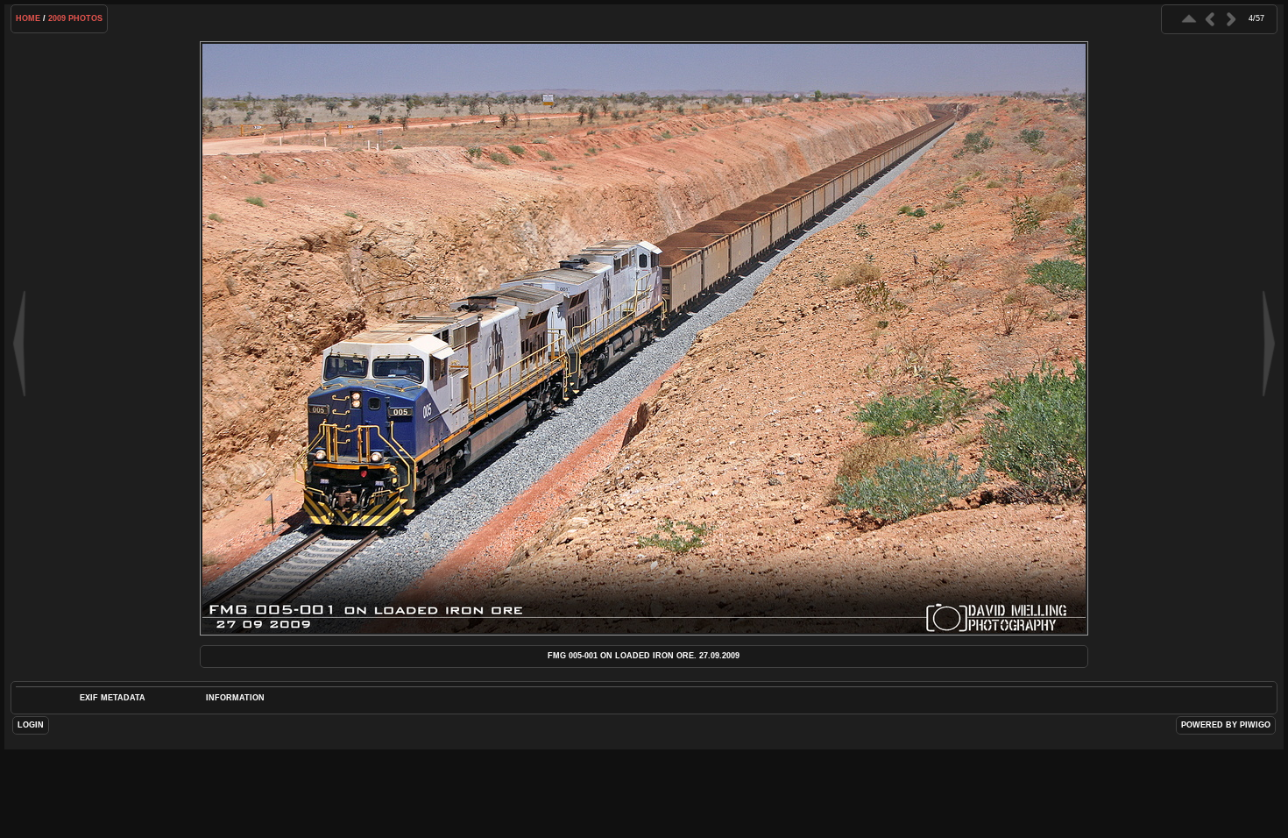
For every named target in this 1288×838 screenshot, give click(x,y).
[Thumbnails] (1189, 19)
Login (31, 725)
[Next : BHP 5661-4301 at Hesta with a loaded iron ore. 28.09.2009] (1231, 19)
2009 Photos (75, 18)
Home (28, 18)
